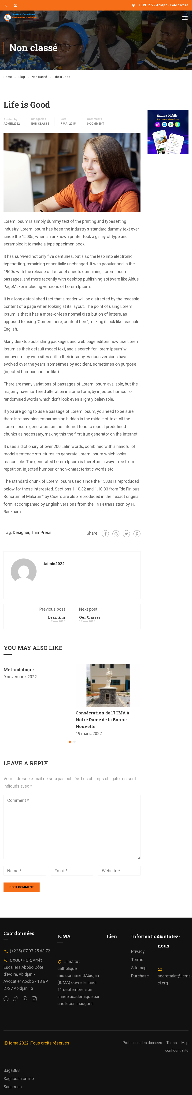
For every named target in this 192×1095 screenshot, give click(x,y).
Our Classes (89, 617)
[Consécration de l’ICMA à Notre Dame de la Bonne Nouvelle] (108, 685)
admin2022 (12, 123)
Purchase (140, 975)
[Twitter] (126, 533)
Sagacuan (13, 1086)
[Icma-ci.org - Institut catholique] (21, 18)
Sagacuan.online (19, 1078)
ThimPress (41, 532)
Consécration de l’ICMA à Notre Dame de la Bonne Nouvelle (102, 719)
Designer (21, 532)
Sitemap (139, 967)
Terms (137, 959)
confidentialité (176, 1050)
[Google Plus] (115, 533)
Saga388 (12, 1070)
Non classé (40, 123)
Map (184, 1043)
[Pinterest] (136, 533)
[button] (70, 742)
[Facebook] (105, 533)
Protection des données (142, 1043)
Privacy (138, 951)
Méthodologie (19, 669)
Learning (56, 617)
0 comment (95, 123)
